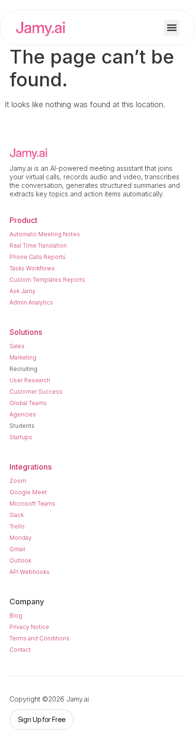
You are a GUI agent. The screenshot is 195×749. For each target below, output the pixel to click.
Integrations (30, 467)
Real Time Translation (38, 245)
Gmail (17, 549)
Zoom (17, 480)
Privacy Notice (29, 626)
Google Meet (28, 492)
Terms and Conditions (39, 638)
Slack (16, 514)
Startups (20, 437)
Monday (20, 537)
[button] (171, 28)
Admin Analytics (31, 302)
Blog (15, 615)
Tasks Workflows (32, 268)
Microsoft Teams (32, 503)
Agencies (22, 414)
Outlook (20, 560)
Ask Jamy (22, 291)
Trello (17, 526)
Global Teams (28, 403)
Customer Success (35, 391)
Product (23, 220)
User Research (29, 380)
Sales (17, 346)
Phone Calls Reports (37, 256)
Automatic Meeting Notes (44, 234)
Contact (20, 649)
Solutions (25, 332)
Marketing (22, 357)
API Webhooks (29, 571)
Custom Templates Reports (47, 279)
